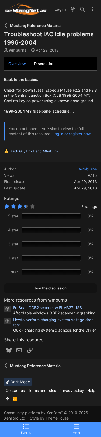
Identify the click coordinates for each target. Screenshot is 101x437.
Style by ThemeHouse (49, 418)
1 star (13, 272)
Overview (17, 63)
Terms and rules (42, 390)
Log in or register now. (72, 133)
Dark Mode (19, 381)
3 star (13, 244)
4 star (13, 230)
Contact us (15, 390)
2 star (13, 258)
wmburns (18, 50)
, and (33, 151)
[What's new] (72, 9)
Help (91, 390)
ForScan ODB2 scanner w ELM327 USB (47, 307)
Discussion (44, 63)
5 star (13, 216)
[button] (76, 428)
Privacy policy (71, 390)
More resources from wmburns (35, 300)
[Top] (7, 399)
